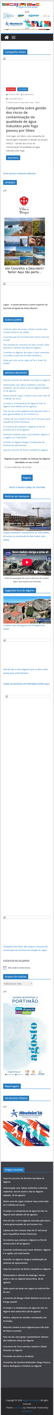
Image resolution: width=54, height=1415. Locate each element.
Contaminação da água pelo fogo (20, 102)
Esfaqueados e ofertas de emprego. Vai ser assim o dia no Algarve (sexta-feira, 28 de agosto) (24, 1279)
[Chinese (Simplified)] (8, 4)
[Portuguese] (30, 4)
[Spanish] (38, 4)
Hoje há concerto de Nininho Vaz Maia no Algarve (26, 380)
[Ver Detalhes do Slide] (27, 283)
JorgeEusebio (28, 94)
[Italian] (26, 4)
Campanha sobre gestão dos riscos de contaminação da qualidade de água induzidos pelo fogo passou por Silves (26, 119)
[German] (23, 4)
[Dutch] (11, 4)
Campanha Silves (15, 98)
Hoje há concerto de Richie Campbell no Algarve (25, 450)
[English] (15, 4)
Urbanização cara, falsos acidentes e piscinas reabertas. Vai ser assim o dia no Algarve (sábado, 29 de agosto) (26, 387)
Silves (37, 102)
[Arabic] (4, 4)
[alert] (27, 967)
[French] (19, 4)
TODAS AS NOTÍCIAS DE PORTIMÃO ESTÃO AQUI (26, 683)
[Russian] (34, 4)
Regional (11, 89)
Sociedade (22, 89)
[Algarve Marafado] (6, 37)
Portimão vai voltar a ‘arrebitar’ (18, 1356)
